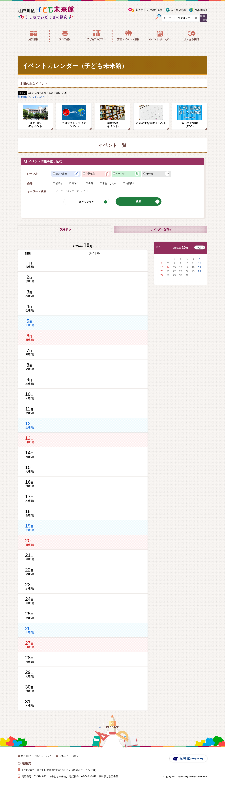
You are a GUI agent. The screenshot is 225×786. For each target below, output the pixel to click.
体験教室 (90, 173)
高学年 (75, 183)
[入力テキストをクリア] (196, 18)
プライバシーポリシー (69, 756)
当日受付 (130, 183)
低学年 (59, 183)
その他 (149, 173)
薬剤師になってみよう (31, 96)
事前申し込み (109, 183)
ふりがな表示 (178, 9)
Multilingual (201, 9)
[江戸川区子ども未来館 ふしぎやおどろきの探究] (46, 12)
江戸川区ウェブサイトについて (36, 756)
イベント (120, 173)
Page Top (112, 727)
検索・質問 (203, 18)
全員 (90, 183)
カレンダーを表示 (161, 229)
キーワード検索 (36, 191)
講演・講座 (61, 173)
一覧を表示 (64, 229)
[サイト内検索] (158, 17)
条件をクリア (86, 201)
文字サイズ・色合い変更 (149, 9)
